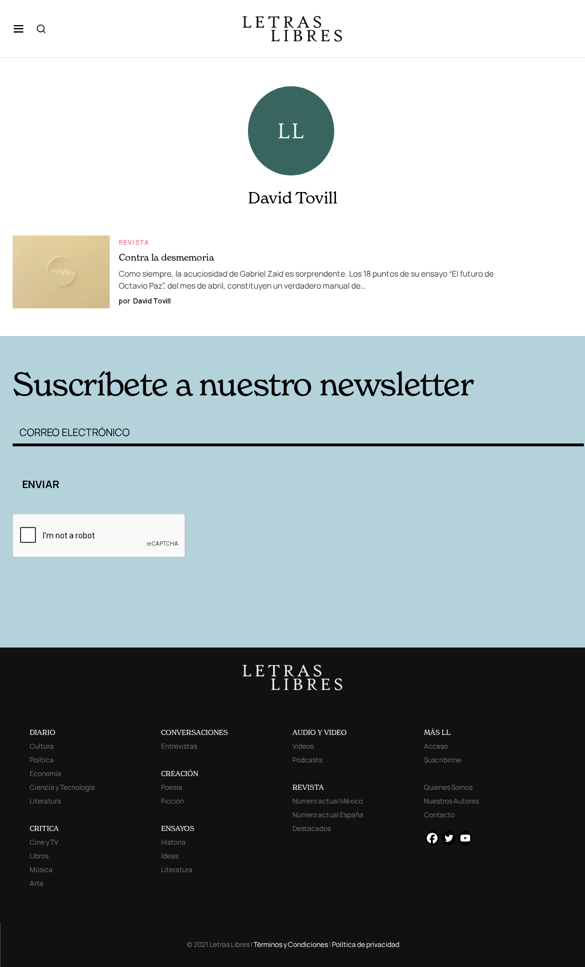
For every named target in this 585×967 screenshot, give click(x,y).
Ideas (169, 856)
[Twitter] (449, 838)
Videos (303, 746)
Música (41, 869)
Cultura (42, 746)
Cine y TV (44, 842)
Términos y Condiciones (291, 944)
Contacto (439, 815)
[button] (19, 28)
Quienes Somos (448, 787)
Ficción (172, 801)
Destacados (311, 828)
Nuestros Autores (451, 801)
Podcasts (307, 760)
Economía (45, 773)
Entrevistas (179, 746)
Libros (39, 856)
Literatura (45, 801)
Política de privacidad (365, 944)
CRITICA (44, 828)
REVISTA (308, 787)
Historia (173, 842)
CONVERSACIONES (194, 732)
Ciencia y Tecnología (62, 787)
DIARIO (42, 732)
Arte (36, 883)
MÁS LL (437, 732)
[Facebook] (432, 838)
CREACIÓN (179, 773)
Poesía (171, 787)
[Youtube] (465, 838)
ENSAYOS (177, 828)
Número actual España (327, 815)
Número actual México (327, 801)
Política (42, 760)
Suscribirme (442, 760)
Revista (134, 242)
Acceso (436, 746)
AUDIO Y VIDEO (319, 732)
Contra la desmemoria (166, 257)
